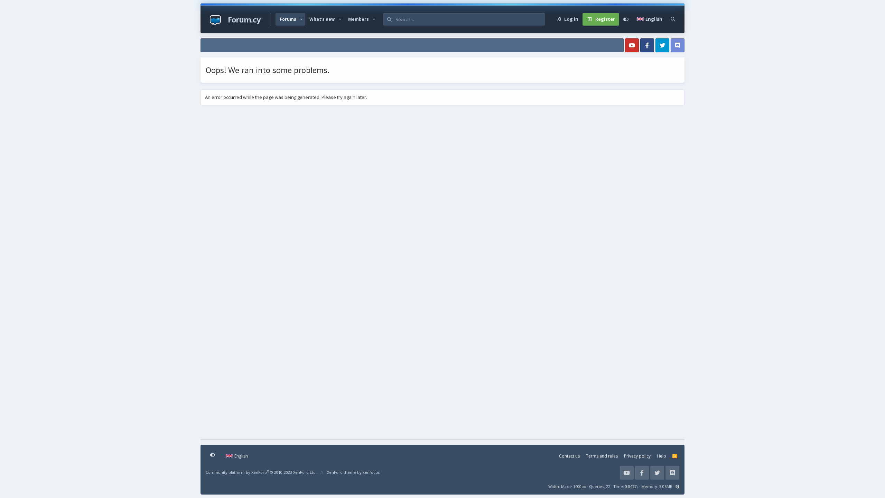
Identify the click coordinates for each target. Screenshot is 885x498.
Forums (288, 19)
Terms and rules (602, 456)
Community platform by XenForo (261, 472)
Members (358, 19)
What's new (322, 19)
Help (661, 456)
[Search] (673, 19)
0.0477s (631, 486)
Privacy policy (637, 456)
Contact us (569, 456)
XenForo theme (341, 472)
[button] (301, 19)
